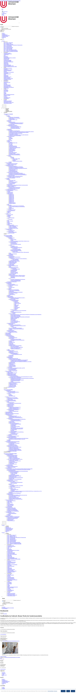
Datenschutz (4, 673)
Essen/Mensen (6, 89)
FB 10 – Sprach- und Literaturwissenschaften (10, 49)
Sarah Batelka (5, 613)
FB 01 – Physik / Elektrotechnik (8, 42)
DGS (3, 675)
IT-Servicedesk (6, 91)
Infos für (3, 33)
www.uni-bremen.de (3, 634)
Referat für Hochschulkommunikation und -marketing (12, 657)
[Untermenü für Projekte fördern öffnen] (12, 367)
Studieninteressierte (4, 34)
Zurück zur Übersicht (3, 656)
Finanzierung (9, 561)
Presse (6, 531)
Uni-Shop (8, 588)
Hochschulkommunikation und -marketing (10, 57)
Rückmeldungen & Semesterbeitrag (9, 72)
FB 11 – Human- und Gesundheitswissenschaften (11, 50)
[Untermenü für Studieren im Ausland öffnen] (15, 299)
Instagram (3, 688)
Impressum (3, 672)
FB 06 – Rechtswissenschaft (8, 46)
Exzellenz (8, 592)
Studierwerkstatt (6, 63)
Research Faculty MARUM (11, 593)
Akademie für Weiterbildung (8, 53)
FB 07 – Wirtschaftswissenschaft (8, 47)
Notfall (3, 674)
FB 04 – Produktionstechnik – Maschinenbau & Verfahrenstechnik (16, 537)
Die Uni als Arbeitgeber (7, 85)
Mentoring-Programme (7, 82)
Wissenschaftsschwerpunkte (8, 103)
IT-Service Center (6, 59)
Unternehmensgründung (10, 577)
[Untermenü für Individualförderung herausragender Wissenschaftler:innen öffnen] (25, 419)
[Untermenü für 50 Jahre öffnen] (11, 156)
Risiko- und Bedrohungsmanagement (9, 94)
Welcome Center (6, 64)
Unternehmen (4, 37)
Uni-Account (9, 589)
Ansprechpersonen (3, 669)
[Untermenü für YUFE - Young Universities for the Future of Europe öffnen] (22, 459)
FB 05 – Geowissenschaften (8, 45)
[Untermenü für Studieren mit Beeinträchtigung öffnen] (16, 375)
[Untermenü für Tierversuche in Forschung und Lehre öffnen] (18, 446)
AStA (4, 55)
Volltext (2, 27)
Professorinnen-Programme (7, 101)
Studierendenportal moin (7, 73)
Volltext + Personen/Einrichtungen (6, 29)
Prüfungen (5, 71)
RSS (1, 658)
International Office (6, 58)
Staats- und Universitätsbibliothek (8, 61)
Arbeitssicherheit (6, 54)
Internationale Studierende (7, 70)
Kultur (8, 584)
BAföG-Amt (5, 56)
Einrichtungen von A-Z (10, 545)
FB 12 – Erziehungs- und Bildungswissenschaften (11, 51)
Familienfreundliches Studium (8, 69)
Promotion (5, 83)
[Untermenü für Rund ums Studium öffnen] (11, 371)
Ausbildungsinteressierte (9, 529)
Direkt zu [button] (3, 532)
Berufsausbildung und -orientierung (9, 87)
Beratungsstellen (9, 549)
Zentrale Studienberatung (10, 557)
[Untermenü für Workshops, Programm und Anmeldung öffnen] (20, 359)
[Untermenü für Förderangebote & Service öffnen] (13, 414)
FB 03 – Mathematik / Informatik (8, 44)
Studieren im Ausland (7, 77)
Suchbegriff (2, 26)
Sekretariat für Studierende (7, 60)
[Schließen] (4, 113)
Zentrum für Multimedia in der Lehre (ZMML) (10, 66)
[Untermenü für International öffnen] (11, 121)
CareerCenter (6, 81)
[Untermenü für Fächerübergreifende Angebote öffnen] (16, 331)
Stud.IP (5, 74)
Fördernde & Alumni (5, 36)
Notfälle (5, 93)
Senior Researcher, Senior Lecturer (9, 102)
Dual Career (5, 84)
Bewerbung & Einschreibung (8, 68)
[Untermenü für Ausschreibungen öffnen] (12, 418)
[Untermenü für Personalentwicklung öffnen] (13, 231)
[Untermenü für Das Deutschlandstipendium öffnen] (15, 470)
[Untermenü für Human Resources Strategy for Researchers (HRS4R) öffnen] (22, 176)
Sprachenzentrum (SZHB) (11, 553)
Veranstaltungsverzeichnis (7, 79)
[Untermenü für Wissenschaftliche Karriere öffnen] (13, 165)
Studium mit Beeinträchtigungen (8, 78)
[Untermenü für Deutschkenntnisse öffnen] (16, 268)
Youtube (3, 687)
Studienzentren (6, 62)
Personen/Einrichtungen (4, 28)
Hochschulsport (6, 90)
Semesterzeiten (9, 565)
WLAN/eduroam (6, 98)
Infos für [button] (3, 525)
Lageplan (8, 585)
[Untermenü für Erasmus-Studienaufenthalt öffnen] (18, 300)
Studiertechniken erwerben (11, 569)
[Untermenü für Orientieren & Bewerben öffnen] (12, 236)
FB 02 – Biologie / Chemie (7, 43)
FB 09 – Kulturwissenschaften (11, 541)
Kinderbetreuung (9, 580)
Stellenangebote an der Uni (7, 86)
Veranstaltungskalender (7, 97)
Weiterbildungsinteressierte (6, 35)
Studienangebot (6, 75)
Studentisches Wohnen (7, 95)
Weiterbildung (6, 80)
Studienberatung (6, 76)
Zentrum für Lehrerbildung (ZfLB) (9, 65)
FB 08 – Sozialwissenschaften (8, 48)
